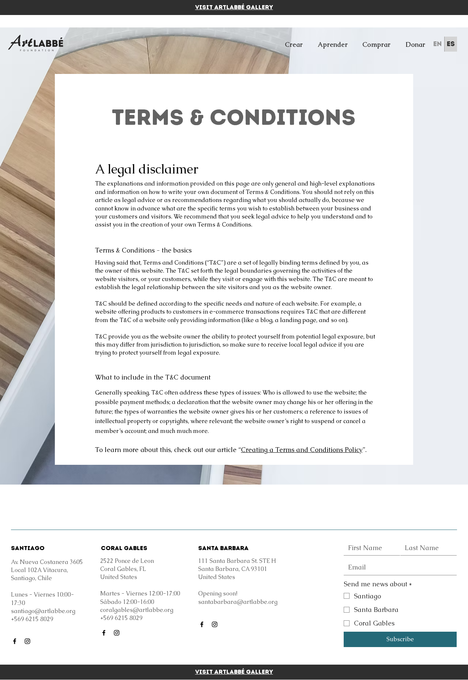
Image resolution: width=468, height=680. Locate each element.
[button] (294, 44)
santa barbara (223, 548)
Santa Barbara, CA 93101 (232, 569)
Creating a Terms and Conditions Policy (301, 449)
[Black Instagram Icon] (27, 641)
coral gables (124, 548)
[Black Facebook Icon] (14, 641)
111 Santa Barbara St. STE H (237, 561)
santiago (28, 548)
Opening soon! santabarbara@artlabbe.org (238, 597)
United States (216, 577)
